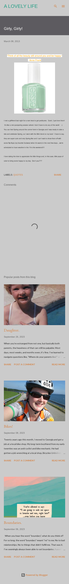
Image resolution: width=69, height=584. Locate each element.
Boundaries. (13, 522)
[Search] (55, 6)
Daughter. (11, 330)
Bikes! (8, 426)
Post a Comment (24, 364)
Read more (58, 364)
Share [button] (57, 174)
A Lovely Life (21, 6)
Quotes (18, 175)
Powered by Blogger (36, 574)
